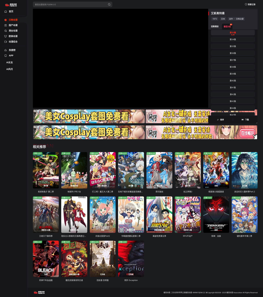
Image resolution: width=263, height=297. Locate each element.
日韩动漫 (240, 19)
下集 (247, 119)
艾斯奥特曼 (218, 13)
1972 (215, 19)
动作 (231, 19)
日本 (223, 19)
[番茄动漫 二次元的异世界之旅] (11, 4)
